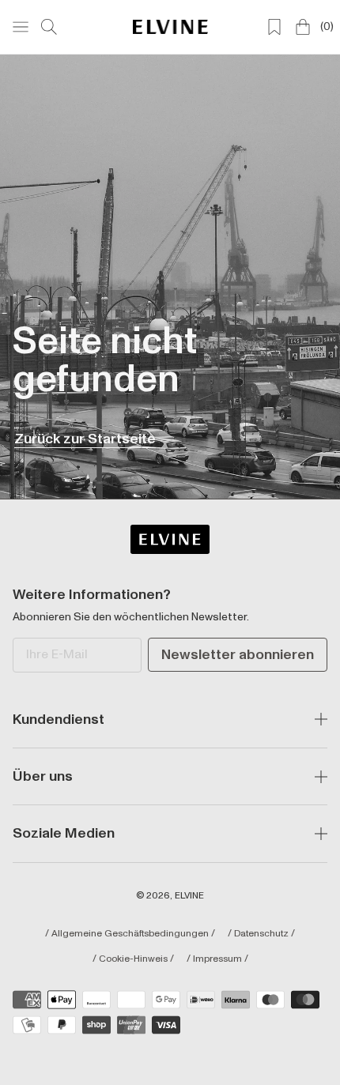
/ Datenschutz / (261, 934)
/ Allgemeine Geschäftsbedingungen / (130, 934)
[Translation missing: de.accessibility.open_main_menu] (20, 27)
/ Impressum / (217, 959)
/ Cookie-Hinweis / (133, 959)
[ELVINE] (170, 26)
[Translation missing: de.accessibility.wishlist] (274, 27)
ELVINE (189, 895)
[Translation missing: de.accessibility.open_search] (49, 27)
